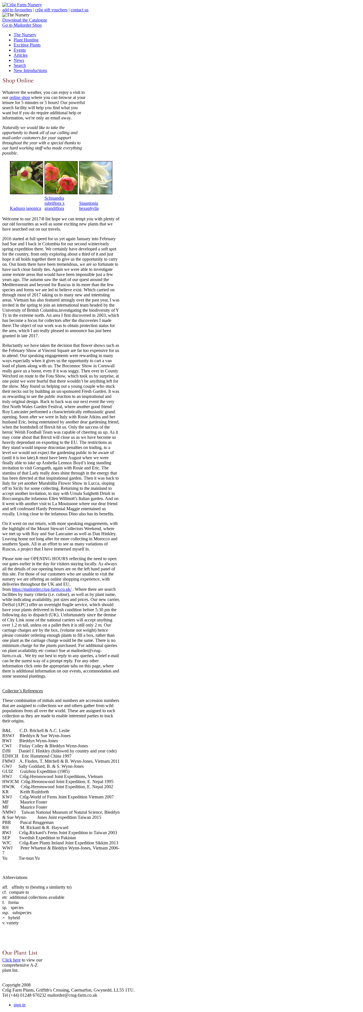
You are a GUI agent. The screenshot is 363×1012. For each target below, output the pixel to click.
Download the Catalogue (24, 20)
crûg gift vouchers (51, 9)
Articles (21, 55)
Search (20, 65)
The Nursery (25, 34)
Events (20, 50)
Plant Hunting (26, 39)
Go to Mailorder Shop (22, 25)
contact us (79, 9)
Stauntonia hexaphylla (89, 206)
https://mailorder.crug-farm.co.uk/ (41, 589)
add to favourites (17, 9)
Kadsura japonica (25, 208)
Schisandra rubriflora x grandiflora (55, 203)
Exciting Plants (27, 45)
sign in (20, 1004)
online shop (19, 97)
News (19, 60)
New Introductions (30, 70)
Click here (11, 960)
